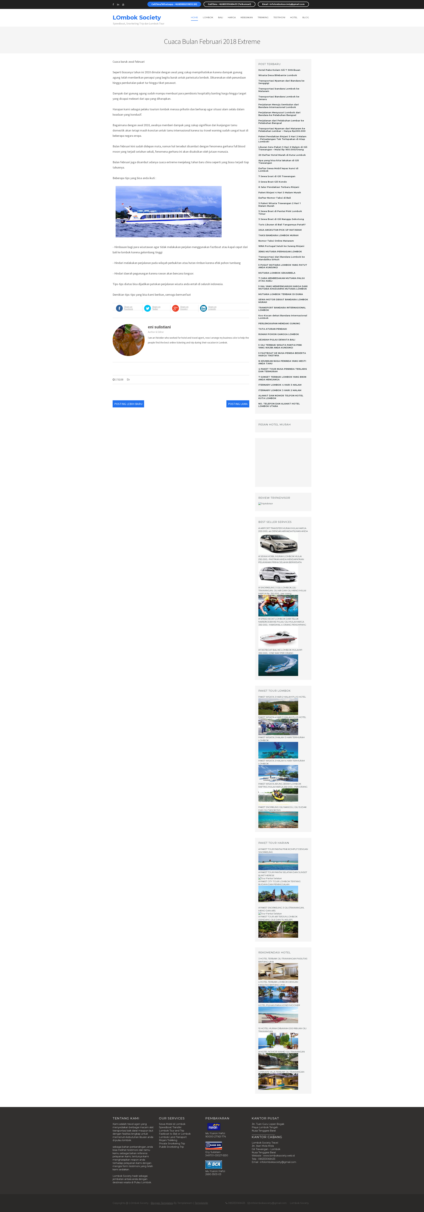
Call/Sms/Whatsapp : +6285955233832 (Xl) (174, 4)
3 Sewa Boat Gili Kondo (272, 181)
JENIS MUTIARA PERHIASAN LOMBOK (280, 251)
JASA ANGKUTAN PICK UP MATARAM (280, 230)
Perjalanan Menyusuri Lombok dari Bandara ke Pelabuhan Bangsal (279, 113)
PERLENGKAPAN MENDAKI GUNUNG (279, 323)
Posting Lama (238, 404)
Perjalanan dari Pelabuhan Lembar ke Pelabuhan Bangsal (281, 122)
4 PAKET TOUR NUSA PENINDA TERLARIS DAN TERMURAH (282, 370)
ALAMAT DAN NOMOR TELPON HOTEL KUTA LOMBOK (280, 396)
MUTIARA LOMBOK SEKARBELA (276, 273)
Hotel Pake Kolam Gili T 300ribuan (279, 70)
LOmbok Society (137, 17)
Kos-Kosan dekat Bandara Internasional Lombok (282, 316)
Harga (232, 17)
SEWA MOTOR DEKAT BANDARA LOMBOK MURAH (283, 300)
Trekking (263, 17)
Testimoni (279, 17)
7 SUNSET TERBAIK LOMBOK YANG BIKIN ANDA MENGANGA (282, 378)
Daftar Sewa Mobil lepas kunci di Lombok (278, 169)
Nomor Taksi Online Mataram (276, 240)
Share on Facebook (128, 308)
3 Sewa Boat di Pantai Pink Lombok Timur (280, 212)
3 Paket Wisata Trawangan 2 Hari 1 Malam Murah (279, 204)
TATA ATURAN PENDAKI (272, 329)
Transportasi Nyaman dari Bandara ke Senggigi (281, 82)
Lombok (208, 17)
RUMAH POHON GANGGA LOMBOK (278, 334)
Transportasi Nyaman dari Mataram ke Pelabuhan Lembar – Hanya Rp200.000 (282, 129)
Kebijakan (247, 17)
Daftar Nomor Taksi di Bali (274, 197)
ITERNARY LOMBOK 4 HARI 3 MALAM (279, 384)
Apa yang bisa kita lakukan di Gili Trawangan (278, 161)
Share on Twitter (156, 308)
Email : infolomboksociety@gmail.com (283, 4)
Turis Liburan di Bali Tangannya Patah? (282, 224)
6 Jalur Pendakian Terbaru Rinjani (278, 187)
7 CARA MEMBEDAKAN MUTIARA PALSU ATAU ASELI (281, 279)
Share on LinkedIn (212, 308)
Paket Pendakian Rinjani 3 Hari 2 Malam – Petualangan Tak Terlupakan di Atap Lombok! (282, 139)
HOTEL (293, 17)
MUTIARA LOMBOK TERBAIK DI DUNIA (280, 294)
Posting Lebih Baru (128, 404)
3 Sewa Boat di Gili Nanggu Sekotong (281, 219)
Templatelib (201, 1203)
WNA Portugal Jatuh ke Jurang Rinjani (281, 246)
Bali (220, 17)
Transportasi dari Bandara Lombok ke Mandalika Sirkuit (281, 258)
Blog (305, 17)
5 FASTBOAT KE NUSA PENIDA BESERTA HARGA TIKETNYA (282, 354)
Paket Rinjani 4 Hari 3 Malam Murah (279, 192)
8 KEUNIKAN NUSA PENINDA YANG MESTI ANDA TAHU (282, 362)
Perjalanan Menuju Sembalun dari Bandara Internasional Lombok (278, 105)
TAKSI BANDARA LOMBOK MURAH (278, 235)
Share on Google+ (184, 308)
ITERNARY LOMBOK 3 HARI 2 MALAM (279, 390)
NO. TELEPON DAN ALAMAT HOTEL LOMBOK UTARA (279, 405)
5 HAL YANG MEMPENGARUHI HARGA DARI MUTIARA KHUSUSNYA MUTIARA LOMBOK (283, 287)
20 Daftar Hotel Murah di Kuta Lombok (282, 155)
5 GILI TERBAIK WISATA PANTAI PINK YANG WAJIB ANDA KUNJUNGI (280, 346)
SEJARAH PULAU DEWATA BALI (276, 339)
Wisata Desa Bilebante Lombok (277, 75)
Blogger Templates (162, 1203)
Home (194, 17)
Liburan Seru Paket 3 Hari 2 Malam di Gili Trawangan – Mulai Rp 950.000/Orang (282, 148)
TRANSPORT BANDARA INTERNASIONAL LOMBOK (282, 309)
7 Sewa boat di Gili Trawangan (276, 176)
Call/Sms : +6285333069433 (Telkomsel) (229, 4)
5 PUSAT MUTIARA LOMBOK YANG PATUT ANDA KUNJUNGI (282, 266)
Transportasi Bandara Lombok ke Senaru (278, 98)
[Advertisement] (279, 462)
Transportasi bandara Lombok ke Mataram (278, 90)
